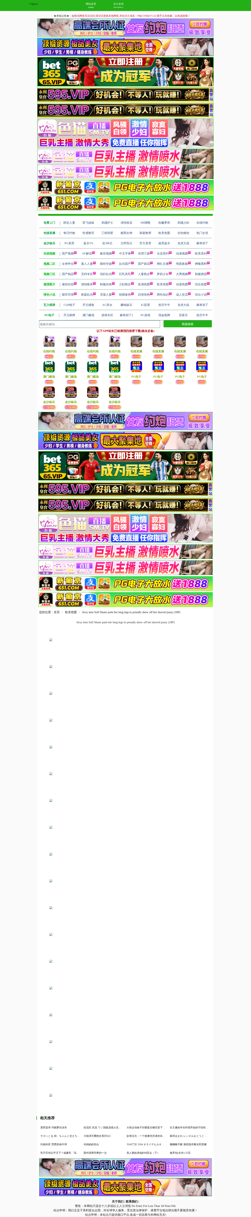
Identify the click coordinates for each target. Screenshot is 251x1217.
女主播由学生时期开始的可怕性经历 (190, 1127)
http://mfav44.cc (118, 7)
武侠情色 (144, 294)
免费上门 (49, 356)
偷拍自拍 (68, 284)
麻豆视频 (106, 253)
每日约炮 (136, 356)
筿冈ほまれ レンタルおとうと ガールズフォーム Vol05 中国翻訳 (206, 1136)
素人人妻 (87, 263)
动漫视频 (182, 253)
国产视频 (68, 253)
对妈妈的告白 (91, 1144)
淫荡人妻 (106, 294)
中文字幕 (125, 253)
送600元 (49, 381)
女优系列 (163, 253)
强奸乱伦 (106, 274)
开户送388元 (49, 406)
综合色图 (201, 284)
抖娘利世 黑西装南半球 (53, 1144)
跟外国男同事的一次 (95, 1152)
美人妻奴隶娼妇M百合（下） (143, 1152)
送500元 (136, 381)
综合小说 (201, 294)
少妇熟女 (125, 284)
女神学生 (68, 263)
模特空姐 (106, 263)
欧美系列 (201, 253)
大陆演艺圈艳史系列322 (97, 1136)
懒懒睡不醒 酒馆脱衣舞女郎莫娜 (188, 1144)
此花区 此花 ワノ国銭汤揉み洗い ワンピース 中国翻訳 (115, 1127)
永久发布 (118, 4)
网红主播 (163, 263)
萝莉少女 (163, 274)
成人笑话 (182, 294)
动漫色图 (182, 284)
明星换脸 (182, 263)
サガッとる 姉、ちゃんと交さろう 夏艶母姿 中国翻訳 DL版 (74, 1136)
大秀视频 (182, 274)
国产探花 (144, 263)
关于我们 (118, 1201)
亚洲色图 (144, 284)
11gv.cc (33, 4)
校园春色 (125, 294)
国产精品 (68, 274)
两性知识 (163, 294)
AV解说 (87, 253)
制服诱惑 (201, 274)
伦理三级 (144, 253)
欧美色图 (163, 284)
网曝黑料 (201, 263)
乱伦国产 (125, 263)
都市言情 (68, 294)
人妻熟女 (144, 274)
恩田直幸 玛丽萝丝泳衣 (53, 1127)
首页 (57, 612)
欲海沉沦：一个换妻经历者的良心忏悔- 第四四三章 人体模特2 (162, 1136)
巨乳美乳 (125, 274)
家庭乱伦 (87, 294)
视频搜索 (187, 324)
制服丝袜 (106, 284)
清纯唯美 (87, 284)
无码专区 (87, 274)
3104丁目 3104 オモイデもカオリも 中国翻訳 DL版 (155, 1144)
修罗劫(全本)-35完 (180, 1152)
